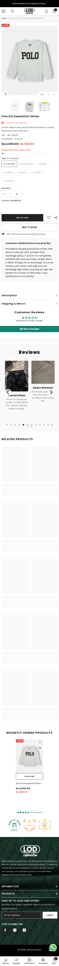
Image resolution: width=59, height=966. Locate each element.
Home (4, 18)
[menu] (3, 11)
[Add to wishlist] (40, 742)
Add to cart (22, 218)
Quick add (29, 776)
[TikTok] (24, 930)
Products (14, 18)
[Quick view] (40, 748)
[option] (29, 60)
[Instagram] (14, 930)
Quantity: (6, 188)
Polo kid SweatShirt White (28, 783)
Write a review (29, 329)
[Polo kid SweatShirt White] (29, 756)
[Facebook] (5, 930)
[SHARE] (55, 217)
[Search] (12, 11)
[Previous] (8, 392)
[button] (48, 94)
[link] (49, 217)
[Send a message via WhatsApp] (53, 947)
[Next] (50, 392)
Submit (49, 915)
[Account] (46, 11)
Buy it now (29, 227)
